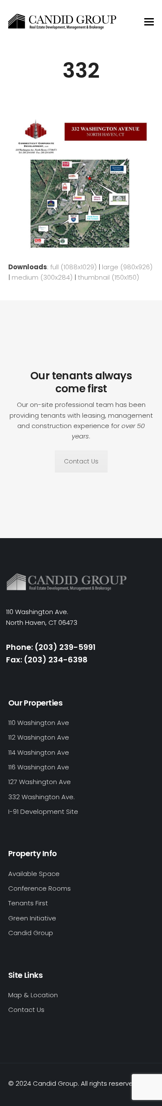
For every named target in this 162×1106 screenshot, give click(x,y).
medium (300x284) (42, 277)
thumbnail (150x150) (108, 277)
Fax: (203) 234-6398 (47, 659)
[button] (149, 21)
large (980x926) (127, 266)
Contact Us (81, 461)
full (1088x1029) (73, 266)
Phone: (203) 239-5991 (50, 647)
